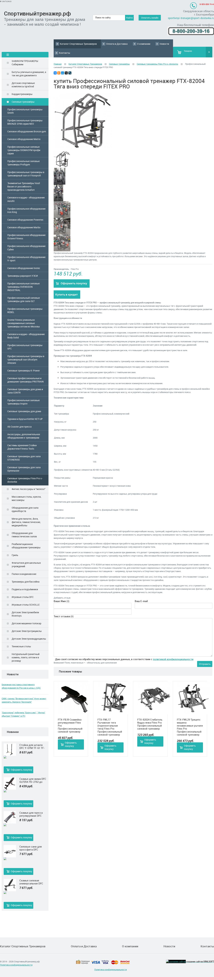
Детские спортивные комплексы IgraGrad (23, 84)
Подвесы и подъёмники (25, 589)
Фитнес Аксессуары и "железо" (28, 489)
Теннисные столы (21, 646)
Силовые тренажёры (23, 101)
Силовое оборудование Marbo (23, 227)
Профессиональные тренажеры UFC (24, 347)
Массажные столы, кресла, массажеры (26, 498)
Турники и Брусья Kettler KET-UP (25, 419)
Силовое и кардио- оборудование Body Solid (26, 336)
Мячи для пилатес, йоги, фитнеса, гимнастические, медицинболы (26, 522)
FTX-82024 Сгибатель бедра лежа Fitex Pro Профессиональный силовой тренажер (149, 724)
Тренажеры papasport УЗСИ (22, 275)
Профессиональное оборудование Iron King (26, 210)
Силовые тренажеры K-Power (23, 370)
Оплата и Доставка (117, 43)
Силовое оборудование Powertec (25, 219)
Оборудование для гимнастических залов (24, 534)
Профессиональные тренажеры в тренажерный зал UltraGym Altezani (25, 359)
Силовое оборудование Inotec (23, 268)
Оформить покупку (21, 769)
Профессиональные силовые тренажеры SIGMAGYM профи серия (23, 150)
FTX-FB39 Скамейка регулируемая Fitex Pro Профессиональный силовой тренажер (70, 725)
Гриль (15, 555)
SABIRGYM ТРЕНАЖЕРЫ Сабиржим (25, 62)
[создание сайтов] (176, 961)
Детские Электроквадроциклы (29, 638)
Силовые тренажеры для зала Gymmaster (24, 469)
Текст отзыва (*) (63, 616)
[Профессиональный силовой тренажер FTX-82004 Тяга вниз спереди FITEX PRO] (83, 147)
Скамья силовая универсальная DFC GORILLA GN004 (31, 882)
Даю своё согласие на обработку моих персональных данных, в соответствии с (124, 659)
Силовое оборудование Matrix (23, 139)
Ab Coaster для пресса (19, 426)
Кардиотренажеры (22, 94)
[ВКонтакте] (55, 72)
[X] (66, 72)
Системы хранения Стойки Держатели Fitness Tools (22, 447)
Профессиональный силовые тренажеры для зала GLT (23, 299)
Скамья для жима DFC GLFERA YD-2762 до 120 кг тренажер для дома (32, 780)
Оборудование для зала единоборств (25, 509)
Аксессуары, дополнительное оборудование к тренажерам (23, 436)
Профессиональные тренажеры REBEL (24, 310)
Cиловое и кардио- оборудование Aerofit (26, 199)
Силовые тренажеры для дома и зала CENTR (25, 391)
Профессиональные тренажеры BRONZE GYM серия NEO (24, 122)
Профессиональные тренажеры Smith (24, 111)
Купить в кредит (66, 294)
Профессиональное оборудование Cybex (26, 247)
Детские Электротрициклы (27, 631)
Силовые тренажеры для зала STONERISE (24, 458)
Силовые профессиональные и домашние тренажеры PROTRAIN (25, 380)
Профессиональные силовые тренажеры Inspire (23, 402)
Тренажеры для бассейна (25, 581)
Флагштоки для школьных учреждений (26, 564)
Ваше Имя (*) (61, 601)
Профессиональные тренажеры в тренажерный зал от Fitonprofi (25, 174)
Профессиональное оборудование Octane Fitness (26, 236)
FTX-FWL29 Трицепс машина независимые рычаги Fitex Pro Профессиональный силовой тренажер (190, 727)
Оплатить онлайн (149, 17)
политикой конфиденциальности (173, 659)
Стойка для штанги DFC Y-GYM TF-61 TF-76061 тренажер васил (32, 746)
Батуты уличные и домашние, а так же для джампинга (29, 73)
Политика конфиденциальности (16, 964)
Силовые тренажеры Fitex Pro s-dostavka (25, 480)
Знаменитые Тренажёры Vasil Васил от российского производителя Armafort (23, 186)
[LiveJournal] (69, 72)
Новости (164, 43)
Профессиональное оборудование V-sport (26, 258)
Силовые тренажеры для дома (24, 411)
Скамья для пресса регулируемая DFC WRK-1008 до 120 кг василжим (31, 814)
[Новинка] (10, 757)
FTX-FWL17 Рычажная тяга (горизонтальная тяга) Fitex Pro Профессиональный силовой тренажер (109, 727)
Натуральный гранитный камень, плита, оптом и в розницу (25, 657)
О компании (143, 43)
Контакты (64, 52)
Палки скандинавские (24, 574)
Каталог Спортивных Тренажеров (78, 43)
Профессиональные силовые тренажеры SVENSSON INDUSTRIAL (23, 287)
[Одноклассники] (58, 72)
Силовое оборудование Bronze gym (26, 131)
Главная (58, 63)
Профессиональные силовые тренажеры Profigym (23, 163)
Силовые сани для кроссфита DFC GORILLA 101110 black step (32, 848)
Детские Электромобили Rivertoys (25, 614)
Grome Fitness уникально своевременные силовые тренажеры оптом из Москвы (23, 323)
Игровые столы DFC (23, 597)
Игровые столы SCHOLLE (26, 604)
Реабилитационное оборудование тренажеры (26, 545)
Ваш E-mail (141, 601)
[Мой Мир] (62, 72)
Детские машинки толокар (26, 623)
